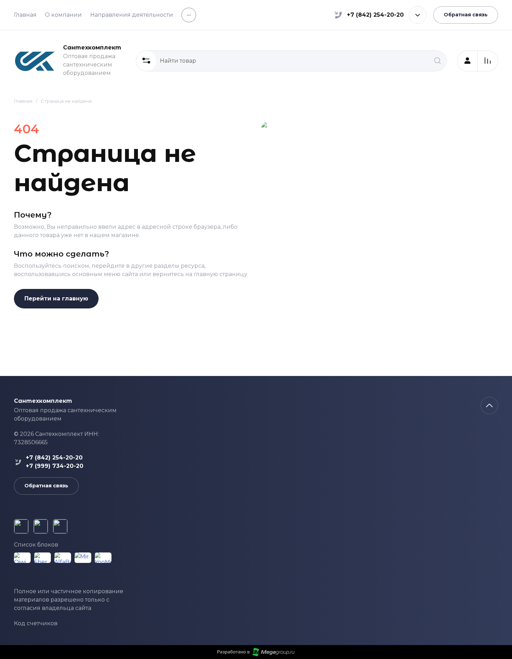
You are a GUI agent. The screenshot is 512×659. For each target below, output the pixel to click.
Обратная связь (466, 14)
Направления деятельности (131, 14)
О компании (63, 14)
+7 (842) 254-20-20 (375, 14)
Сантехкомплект (92, 47)
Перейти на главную (56, 298)
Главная (25, 14)
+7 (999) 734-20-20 (54, 466)
